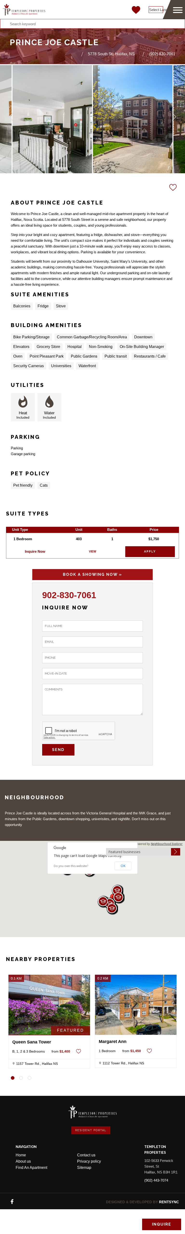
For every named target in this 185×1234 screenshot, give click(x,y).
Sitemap (84, 1168)
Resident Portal (90, 1130)
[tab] (12, 1078)
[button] (112, 908)
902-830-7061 (69, 595)
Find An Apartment (31, 1168)
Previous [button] (10, 116)
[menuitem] (44, 1155)
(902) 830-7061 (162, 54)
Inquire (161, 1224)
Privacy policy (89, 1161)
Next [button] (174, 116)
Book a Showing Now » (92, 574)
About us (23, 1161)
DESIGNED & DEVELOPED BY (142, 1202)
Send (58, 749)
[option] (52, 119)
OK (123, 865)
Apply (150, 551)
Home (21, 1155)
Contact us (86, 1155)
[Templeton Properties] (24, 9)
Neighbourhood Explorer (167, 844)
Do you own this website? (71, 866)
